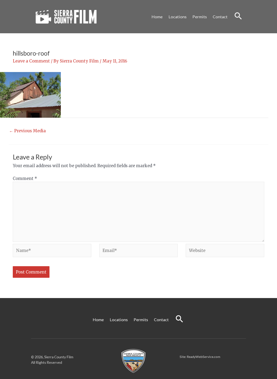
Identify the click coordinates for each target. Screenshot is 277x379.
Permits (199, 16)
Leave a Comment (31, 61)
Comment (25, 178)
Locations (178, 16)
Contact (220, 16)
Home (157, 16)
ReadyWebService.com (203, 357)
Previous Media (27, 130)
